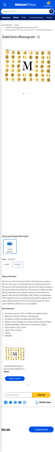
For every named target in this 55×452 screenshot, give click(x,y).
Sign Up (41, 395)
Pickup (16, 17)
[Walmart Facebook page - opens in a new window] (5, 402)
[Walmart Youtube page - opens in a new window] (19, 402)
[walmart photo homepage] (25, 5)
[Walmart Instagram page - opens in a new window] (24, 402)
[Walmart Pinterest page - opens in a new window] (15, 402)
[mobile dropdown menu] (5, 5)
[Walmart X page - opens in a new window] (10, 402)
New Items (6, 18)
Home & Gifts (7, 25)
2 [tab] (27, 93)
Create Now (41, 429)
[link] (15, 363)
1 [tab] (23, 93)
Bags (17, 25)
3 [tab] (31, 93)
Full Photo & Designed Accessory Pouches (21, 28)
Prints (23, 17)
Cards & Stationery (36, 17)
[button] (38, 37)
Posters (49, 17)
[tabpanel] (27, 66)
